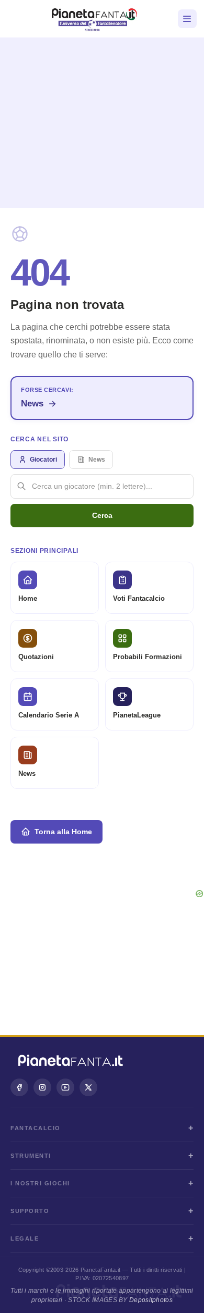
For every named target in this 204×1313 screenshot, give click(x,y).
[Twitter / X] (88, 1087)
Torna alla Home (63, 831)
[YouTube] (65, 1087)
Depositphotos (151, 1300)
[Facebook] (19, 1087)
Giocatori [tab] (43, 459)
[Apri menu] (187, 18)
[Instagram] (42, 1087)
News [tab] (96, 459)
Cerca (102, 515)
